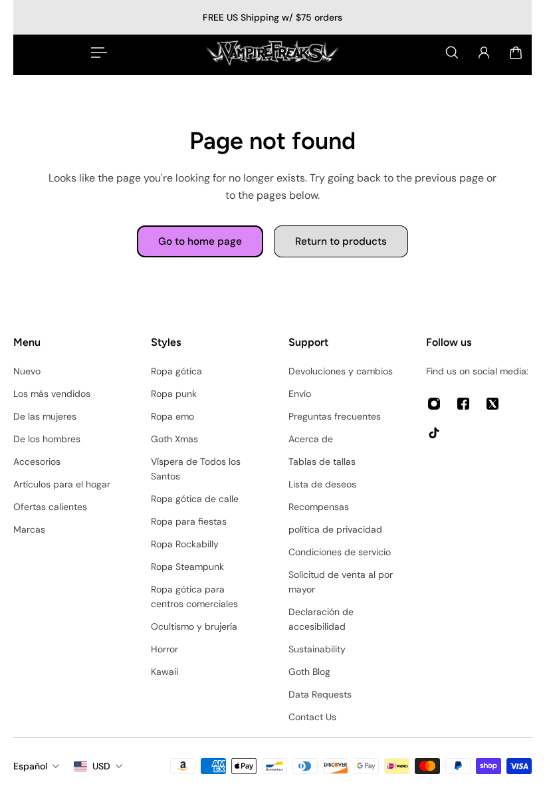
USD (101, 766)
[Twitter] (492, 403)
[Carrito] (516, 52)
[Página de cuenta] (484, 52)
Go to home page (200, 241)
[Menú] (96, 52)
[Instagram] (434, 403)
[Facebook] (463, 403)
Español (30, 766)
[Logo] (272, 52)
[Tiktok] (434, 433)
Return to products (341, 241)
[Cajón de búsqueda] (452, 52)
